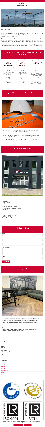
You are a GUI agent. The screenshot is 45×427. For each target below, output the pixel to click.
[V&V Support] (22, 4)
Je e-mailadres (4, 237)
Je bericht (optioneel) (6, 247)
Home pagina (3, 364)
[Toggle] (43, 366)
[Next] (42, 18)
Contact (2, 376)
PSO (2, 374)
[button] (1, 4)
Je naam (3, 233)
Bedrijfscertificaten (4, 370)
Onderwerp (4, 242)
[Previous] (3, 18)
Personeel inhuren (4, 368)
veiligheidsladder (4, 372)
